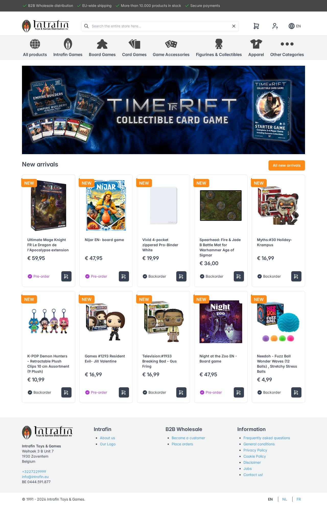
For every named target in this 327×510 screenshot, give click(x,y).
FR (299, 499)
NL (284, 499)
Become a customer (188, 438)
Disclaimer (252, 462)
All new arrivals (287, 165)
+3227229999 (34, 471)
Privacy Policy (255, 450)
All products (35, 54)
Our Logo (107, 444)
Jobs (247, 468)
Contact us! (253, 474)
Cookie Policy (254, 456)
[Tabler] (45, 26)
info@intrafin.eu (35, 476)
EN (298, 26)
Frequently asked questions (266, 438)
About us (107, 438)
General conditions (259, 444)
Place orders (182, 444)
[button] (68, 48)
